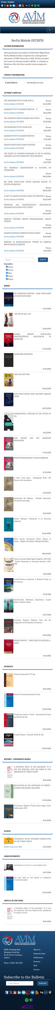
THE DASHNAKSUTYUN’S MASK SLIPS (18, 127)
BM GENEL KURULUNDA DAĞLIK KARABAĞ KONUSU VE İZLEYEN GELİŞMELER (27, 183)
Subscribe (42, 983)
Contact (37, 969)
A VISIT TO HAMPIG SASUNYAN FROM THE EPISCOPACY (24, 196)
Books (7, 286)
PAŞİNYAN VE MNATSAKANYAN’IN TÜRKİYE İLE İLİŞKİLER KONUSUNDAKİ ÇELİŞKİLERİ (27, 243)
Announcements (12, 856)
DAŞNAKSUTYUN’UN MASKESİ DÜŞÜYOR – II (20, 109)
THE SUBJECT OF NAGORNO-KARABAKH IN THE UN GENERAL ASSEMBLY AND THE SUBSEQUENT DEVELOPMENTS (27, 155)
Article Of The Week (13, 901)
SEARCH (43, 260)
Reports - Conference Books (17, 759)
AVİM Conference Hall (13, 847)
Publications (38, 957)
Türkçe (4, 2)
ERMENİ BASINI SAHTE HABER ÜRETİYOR (19, 145)
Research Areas (39, 954)
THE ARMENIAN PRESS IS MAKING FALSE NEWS (22, 118)
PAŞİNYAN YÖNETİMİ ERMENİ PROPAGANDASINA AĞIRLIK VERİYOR (27, 220)
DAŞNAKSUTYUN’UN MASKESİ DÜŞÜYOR (19, 136)
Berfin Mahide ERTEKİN (14, 104)
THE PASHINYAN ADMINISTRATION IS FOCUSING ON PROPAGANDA (27, 169)
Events (7, 831)
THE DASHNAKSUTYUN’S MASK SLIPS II (18, 101)
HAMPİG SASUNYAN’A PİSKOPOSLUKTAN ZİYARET (22, 233)
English (11, 2)
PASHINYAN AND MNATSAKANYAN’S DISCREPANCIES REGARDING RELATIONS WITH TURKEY (27, 206)
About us (37, 950)
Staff (35, 965)
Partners (37, 961)
